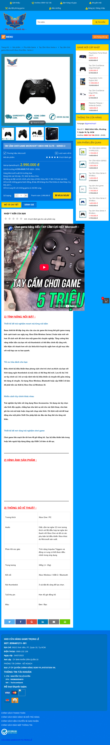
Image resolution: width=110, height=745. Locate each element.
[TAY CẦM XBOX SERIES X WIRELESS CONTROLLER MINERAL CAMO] (82, 164)
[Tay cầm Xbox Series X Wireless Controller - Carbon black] (82, 214)
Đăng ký (91, 8)
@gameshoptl (90, 123)
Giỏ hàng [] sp (100, 37)
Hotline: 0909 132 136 (42, 2)
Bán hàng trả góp (70, 2)
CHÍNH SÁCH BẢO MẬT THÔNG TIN (16, 725)
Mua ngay (63, 195)
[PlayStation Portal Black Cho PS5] (82, 56)
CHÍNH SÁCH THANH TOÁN (13, 713)
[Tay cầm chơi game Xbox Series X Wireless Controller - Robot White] (82, 189)
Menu (9, 36)
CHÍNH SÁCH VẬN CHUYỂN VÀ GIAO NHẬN (20, 721)
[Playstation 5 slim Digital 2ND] (82, 81)
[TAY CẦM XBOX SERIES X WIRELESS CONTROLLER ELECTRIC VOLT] (82, 151)
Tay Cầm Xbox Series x (48, 47)
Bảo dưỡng (56, 8)
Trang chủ (5, 47)
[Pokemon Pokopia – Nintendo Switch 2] (82, 106)
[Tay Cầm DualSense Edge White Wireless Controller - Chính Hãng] (82, 94)
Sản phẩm (16, 47)
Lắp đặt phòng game (16, 8)
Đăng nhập (100, 8)
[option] (8, 134)
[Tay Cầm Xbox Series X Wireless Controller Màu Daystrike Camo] (82, 176)
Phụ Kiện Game (30, 47)
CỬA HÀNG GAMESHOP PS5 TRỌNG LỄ (16, 740)
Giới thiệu (16, 2)
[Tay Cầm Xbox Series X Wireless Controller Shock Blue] (82, 202)
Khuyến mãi (96, 2)
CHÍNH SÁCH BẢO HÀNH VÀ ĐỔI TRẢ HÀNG (20, 717)
